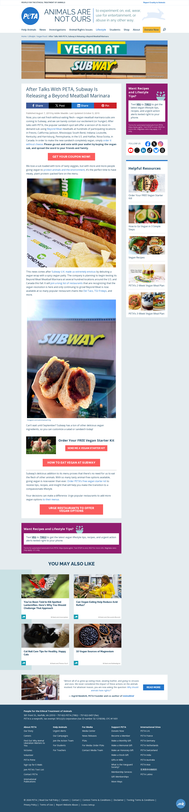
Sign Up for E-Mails (33, 764)
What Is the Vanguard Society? (122, 765)
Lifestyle (31, 36)
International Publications (30, 780)
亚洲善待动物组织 (148, 769)
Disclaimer (119, 800)
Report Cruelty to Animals (154, 3)
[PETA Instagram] (160, 144)
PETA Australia (147, 759)
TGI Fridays (100, 290)
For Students (59, 745)
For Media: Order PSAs (93, 745)
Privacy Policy (30, 804)
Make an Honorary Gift (122, 750)
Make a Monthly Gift (121, 740)
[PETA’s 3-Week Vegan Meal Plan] (147, 304)
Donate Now (117, 730)
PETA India (145, 755)
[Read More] (94, 687)
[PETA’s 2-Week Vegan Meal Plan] (147, 276)
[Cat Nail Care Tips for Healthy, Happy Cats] (45, 644)
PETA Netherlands (149, 745)
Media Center (88, 730)
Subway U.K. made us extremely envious (74, 271)
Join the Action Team (63, 740)
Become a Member (120, 735)
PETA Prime (29, 759)
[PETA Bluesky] (156, 150)
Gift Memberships (120, 776)
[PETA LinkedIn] (143, 150)
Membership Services (121, 772)
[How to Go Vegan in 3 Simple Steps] (147, 219)
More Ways (116, 781)
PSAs (84, 740)
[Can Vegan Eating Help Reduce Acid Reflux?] (98, 596)
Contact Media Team (92, 750)
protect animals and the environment (64, 169)
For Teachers (59, 750)
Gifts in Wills (117, 759)
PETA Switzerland (149, 750)
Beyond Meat (54, 129)
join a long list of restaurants (66, 283)
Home (24, 36)
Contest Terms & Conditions (97, 800)
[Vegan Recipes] (147, 248)
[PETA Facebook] (147, 144)
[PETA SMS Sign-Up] (137, 150)
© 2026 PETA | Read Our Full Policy (41, 800)
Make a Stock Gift (120, 755)
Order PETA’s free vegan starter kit (86, 481)
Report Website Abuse (67, 804)
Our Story (28, 730)
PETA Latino (146, 774)
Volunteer (28, 755)
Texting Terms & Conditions (140, 800)
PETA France (146, 735)
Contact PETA (31, 774)
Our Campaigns (60, 735)
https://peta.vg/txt (66, 548)
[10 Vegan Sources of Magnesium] (98, 644)
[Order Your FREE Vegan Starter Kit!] (147, 188)
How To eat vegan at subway (71, 462)
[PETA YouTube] (130, 150)
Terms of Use (46, 804)
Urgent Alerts (59, 730)
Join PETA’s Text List (34, 769)
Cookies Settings (88, 805)
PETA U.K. (145, 730)
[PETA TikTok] (149, 150)
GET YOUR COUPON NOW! (71, 156)
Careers (27, 735)
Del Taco (88, 290)
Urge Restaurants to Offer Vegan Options (71, 509)
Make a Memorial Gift (121, 745)
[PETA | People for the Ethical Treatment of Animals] (30, 16)
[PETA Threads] (162, 150)
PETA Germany (147, 740)
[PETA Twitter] (154, 144)
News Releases (89, 735)
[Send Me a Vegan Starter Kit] (71, 445)
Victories (28, 750)
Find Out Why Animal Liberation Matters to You (34, 743)
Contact (76, 800)
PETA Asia (145, 764)
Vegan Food (42, 36)
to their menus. (51, 499)
